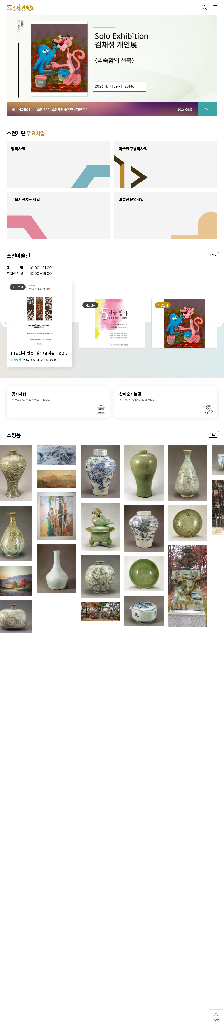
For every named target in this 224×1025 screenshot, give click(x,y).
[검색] (205, 7)
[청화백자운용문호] (69, 471)
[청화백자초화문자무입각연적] (112, 611)
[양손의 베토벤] (156, 585)
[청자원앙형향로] (69, 527)
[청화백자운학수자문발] (200, 460)
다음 (131, 95)
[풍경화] (25, 516)
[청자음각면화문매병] (112, 473)
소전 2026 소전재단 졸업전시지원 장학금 (64, 109)
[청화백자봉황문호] (112, 528)
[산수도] (25, 455)
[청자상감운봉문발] (156, 523)
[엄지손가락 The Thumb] (69, 611)
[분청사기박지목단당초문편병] (69, 576)
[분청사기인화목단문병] (156, 473)
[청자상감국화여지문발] (112, 573)
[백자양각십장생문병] (25, 569)
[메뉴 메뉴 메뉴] (214, 7)
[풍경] (25, 479)
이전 (92, 95)
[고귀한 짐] (200, 507)
